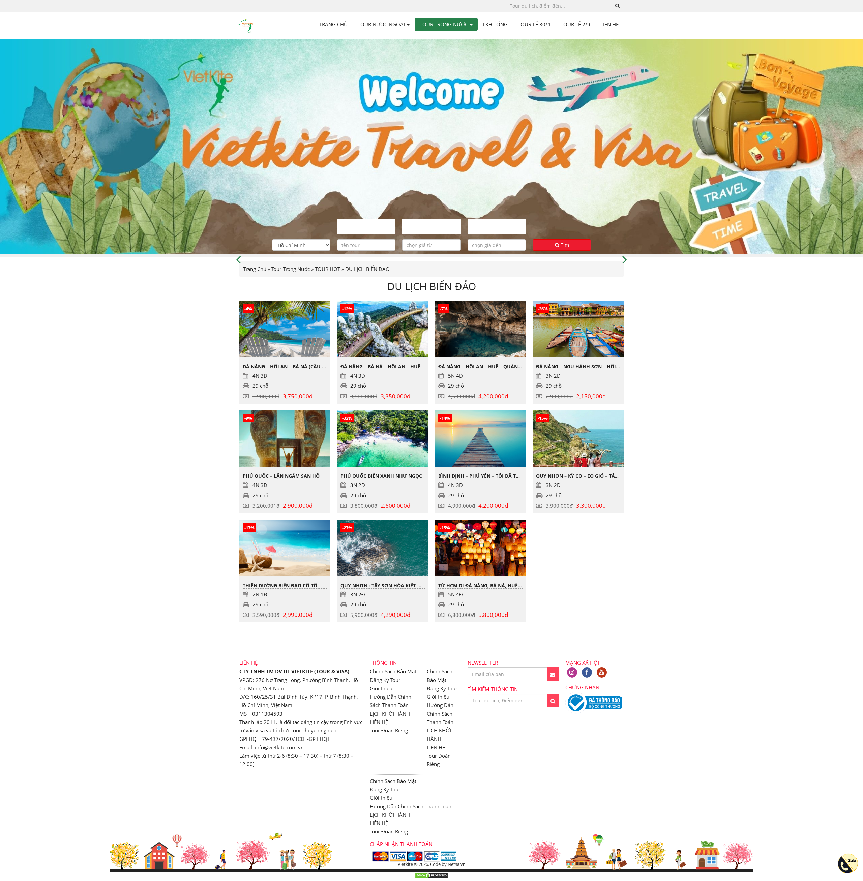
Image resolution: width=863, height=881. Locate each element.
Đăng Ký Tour (385, 680)
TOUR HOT (327, 268)
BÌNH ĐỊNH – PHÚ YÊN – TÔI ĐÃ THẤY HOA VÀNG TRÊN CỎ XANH (514, 476)
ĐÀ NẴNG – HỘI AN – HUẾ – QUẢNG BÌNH (486, 366)
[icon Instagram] (572, 672)
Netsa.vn (457, 864)
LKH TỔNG (495, 24)
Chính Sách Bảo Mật (393, 671)
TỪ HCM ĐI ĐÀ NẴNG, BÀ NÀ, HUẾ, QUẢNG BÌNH (495, 585)
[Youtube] (602, 672)
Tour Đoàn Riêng (389, 730)
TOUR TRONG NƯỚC (444, 24)
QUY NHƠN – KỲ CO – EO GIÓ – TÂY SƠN (582, 476)
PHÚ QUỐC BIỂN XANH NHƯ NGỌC (381, 476)
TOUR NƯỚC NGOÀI (382, 24)
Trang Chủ (254, 268)
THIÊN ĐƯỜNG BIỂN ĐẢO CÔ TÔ (280, 585)
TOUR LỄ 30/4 (534, 24)
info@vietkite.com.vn (279, 747)
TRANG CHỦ (333, 24)
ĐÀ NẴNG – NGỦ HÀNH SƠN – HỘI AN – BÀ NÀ (590, 366)
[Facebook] (587, 672)
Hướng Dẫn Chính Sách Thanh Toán (440, 713)
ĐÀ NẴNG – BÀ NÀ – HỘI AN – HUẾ (380, 366)
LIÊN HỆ (609, 24)
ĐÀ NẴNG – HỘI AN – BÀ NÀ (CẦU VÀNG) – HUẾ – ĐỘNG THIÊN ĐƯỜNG (325, 366)
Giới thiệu (381, 688)
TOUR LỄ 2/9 (575, 24)
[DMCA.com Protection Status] (431, 876)
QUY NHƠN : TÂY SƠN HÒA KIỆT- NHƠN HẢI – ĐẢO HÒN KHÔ (412, 585)
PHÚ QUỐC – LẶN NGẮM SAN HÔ (281, 476)
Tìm (564, 245)
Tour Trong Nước (290, 268)
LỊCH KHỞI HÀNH (390, 713)
